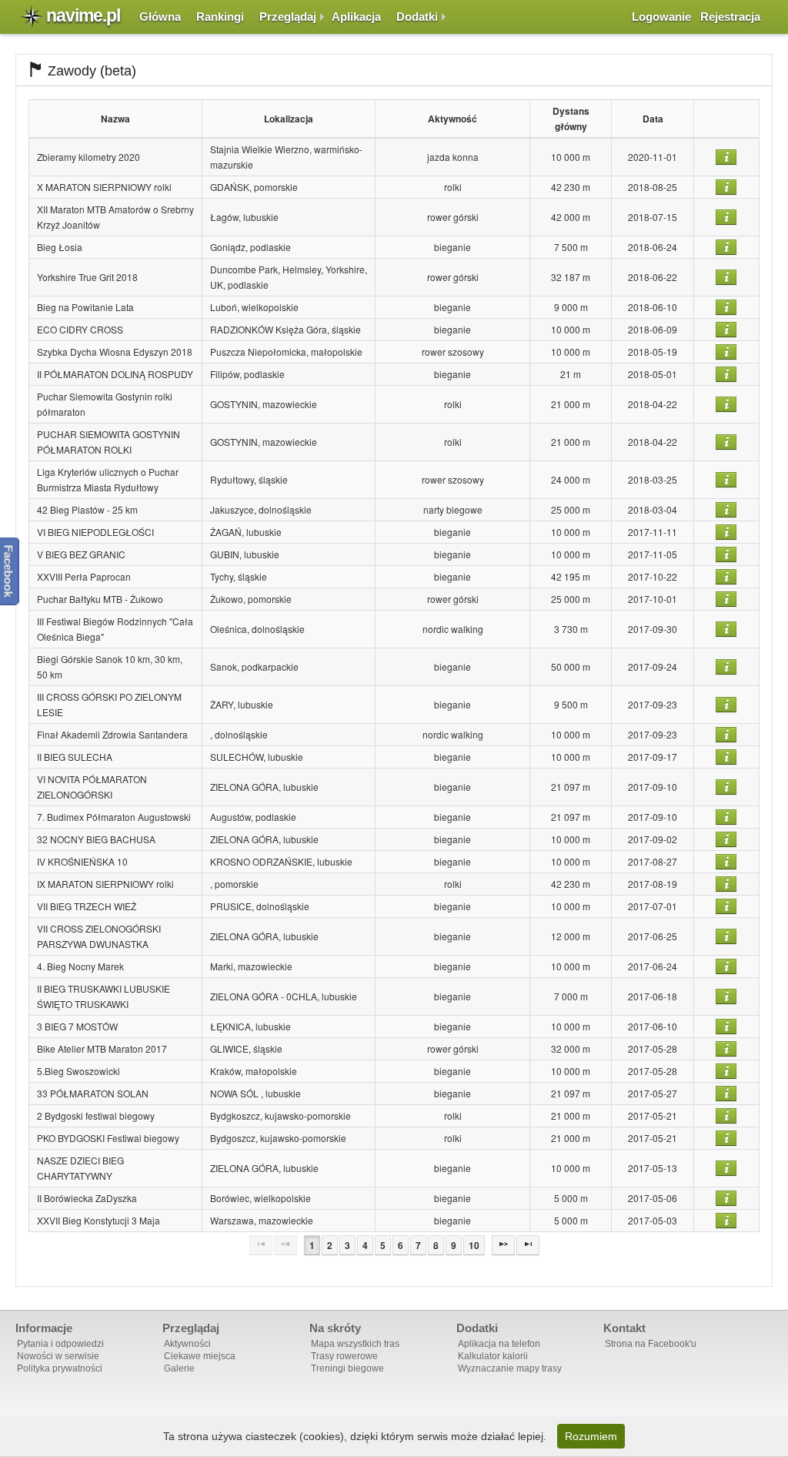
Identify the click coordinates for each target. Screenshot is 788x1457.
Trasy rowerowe (344, 1356)
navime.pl (83, 15)
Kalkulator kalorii (493, 1356)
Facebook (8, 570)
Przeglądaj (287, 16)
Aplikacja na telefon (499, 1343)
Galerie (179, 1368)
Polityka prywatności (59, 1368)
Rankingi (220, 16)
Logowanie (661, 16)
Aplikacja (356, 16)
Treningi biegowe (347, 1368)
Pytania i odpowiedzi (60, 1343)
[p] (503, 1245)
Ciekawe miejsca (199, 1356)
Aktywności (187, 1343)
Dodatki (417, 16)
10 (474, 1245)
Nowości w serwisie (58, 1356)
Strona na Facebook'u (650, 1343)
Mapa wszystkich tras (355, 1343)
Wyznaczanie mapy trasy (510, 1368)
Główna (160, 16)
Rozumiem (591, 1436)
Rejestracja (730, 16)
